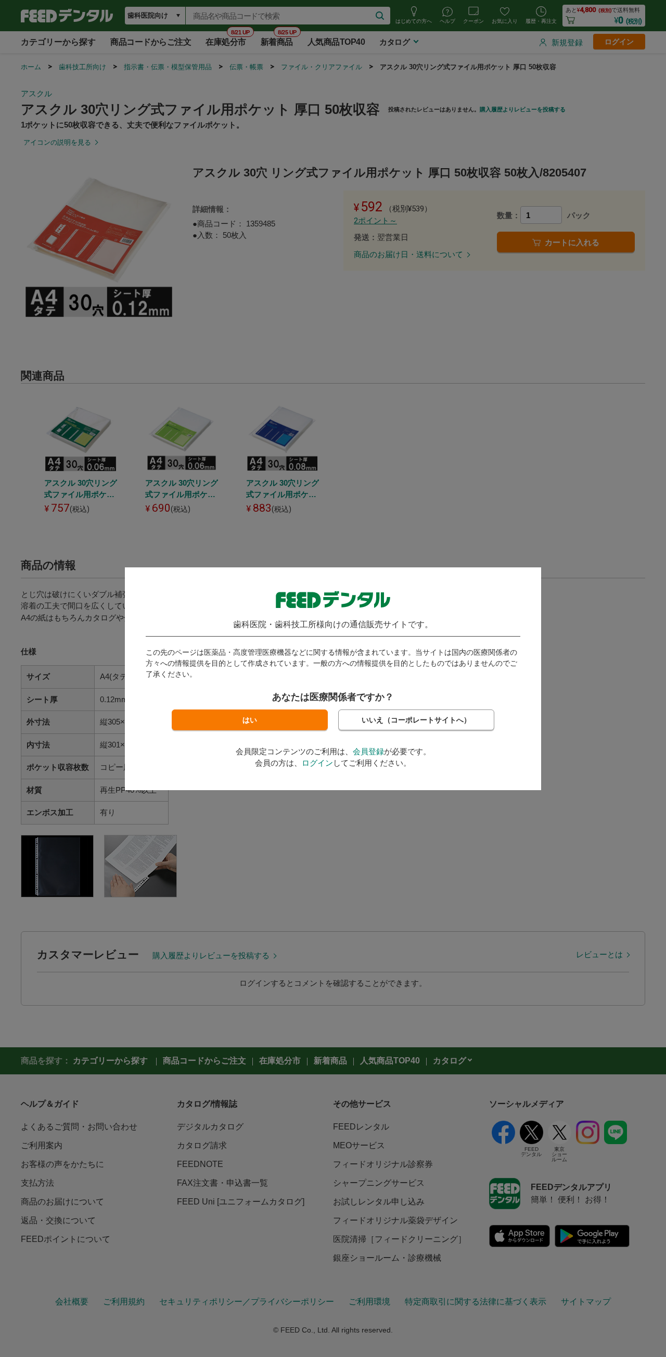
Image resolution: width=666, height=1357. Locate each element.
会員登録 (368, 751)
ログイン (317, 762)
